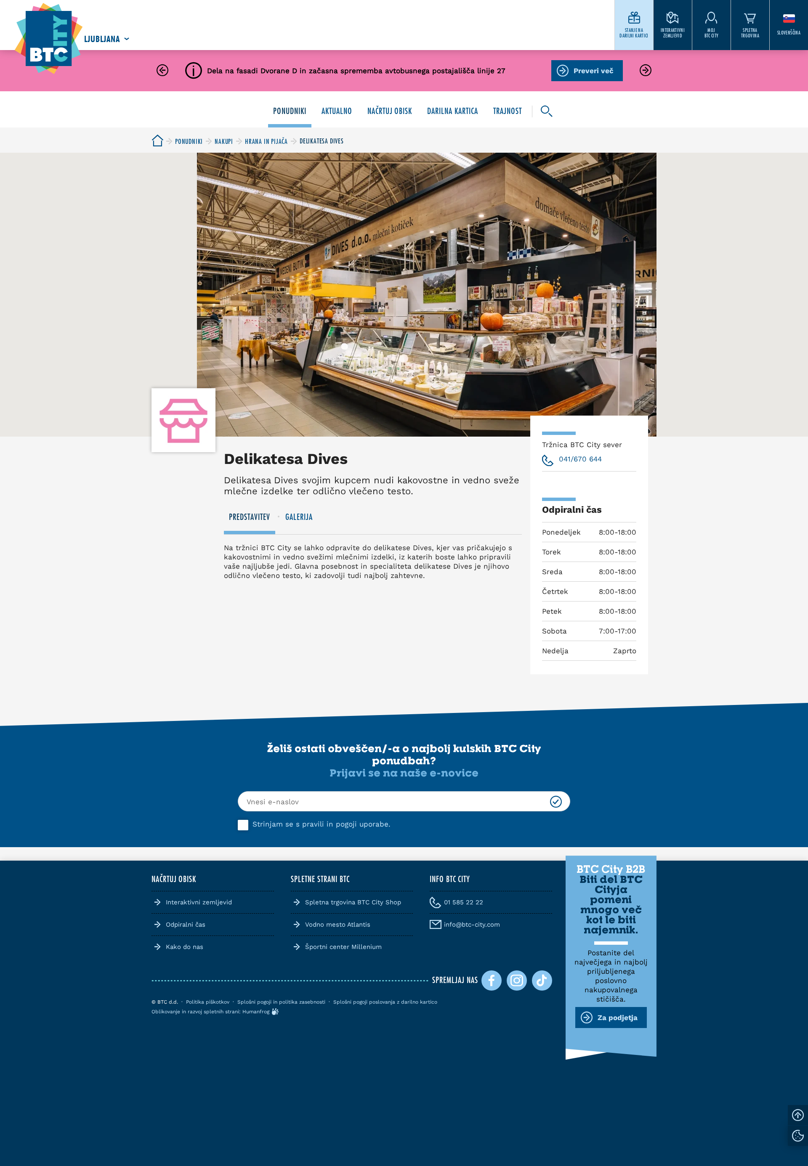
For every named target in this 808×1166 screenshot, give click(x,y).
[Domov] (48, 39)
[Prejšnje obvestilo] (162, 70)
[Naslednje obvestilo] (645, 70)
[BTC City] (157, 141)
